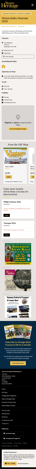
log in (16, 123)
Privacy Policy (17, 443)
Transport (6, 208)
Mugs (31, 181)
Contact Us (5, 423)
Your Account (6, 410)
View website (9, 56)
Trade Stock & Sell (7, 420)
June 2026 (9, 166)
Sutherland (28, 13)
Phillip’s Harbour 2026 (12, 202)
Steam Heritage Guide (8, 399)
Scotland (20, 13)
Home (4, 389)
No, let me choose (23, 463)
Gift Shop (4, 392)
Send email (7, 53)
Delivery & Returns (7, 446)
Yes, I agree (11, 463)
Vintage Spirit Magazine (9, 395)
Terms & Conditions (7, 443)
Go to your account (18, 129)
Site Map (15, 446)
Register (8, 123)
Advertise (5, 417)
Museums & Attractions (9, 13)
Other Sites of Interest (9, 26)
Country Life (20, 230)
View (6, 215)
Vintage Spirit (9, 181)
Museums (21, 26)
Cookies (25, 443)
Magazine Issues (17, 181)
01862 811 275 (8, 50)
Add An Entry (6, 413)
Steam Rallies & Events (8, 405)
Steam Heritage (9, 5)
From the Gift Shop (18, 144)
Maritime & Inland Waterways (18, 208)
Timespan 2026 (9, 223)
